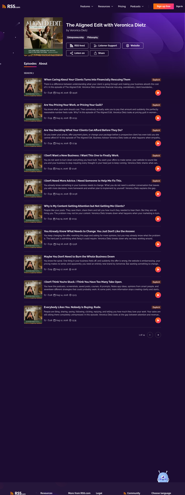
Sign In (179, 6)
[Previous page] (150, 335)
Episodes (30, 63)
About (43, 63)
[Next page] (158, 335)
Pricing (122, 6)
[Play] (158, 93)
